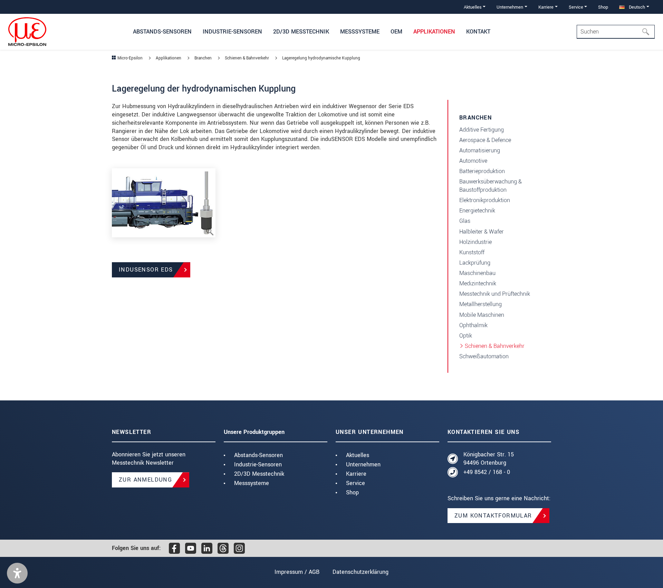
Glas (464, 221)
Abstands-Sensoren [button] (162, 32)
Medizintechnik (477, 283)
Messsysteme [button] (359, 32)
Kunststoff (471, 252)
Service (355, 483)
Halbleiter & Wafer (481, 232)
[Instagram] (239, 548)
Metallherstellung (480, 304)
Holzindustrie (475, 242)
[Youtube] (190, 548)
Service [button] (576, 7)
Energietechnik (477, 211)
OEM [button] (396, 32)
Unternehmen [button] (510, 7)
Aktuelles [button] (473, 7)
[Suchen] (648, 32)
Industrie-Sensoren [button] (232, 32)
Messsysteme (251, 483)
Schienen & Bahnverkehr (495, 346)
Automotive (473, 161)
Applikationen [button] (434, 32)
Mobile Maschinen (481, 315)
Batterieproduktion (482, 171)
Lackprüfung (474, 263)
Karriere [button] (546, 7)
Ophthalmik (473, 325)
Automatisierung (479, 150)
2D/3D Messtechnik (259, 473)
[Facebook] (174, 548)
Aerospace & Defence (485, 140)
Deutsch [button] (636, 7)
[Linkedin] (206, 548)
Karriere (356, 473)
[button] (17, 573)
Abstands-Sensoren (258, 455)
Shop (603, 7)
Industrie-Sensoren (258, 464)
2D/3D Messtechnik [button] (301, 32)
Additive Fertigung (481, 130)
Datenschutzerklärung (360, 572)
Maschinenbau (477, 273)
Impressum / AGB (297, 572)
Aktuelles (357, 455)
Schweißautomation (484, 356)
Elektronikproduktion (484, 200)
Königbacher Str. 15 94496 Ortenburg (488, 459)
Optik (465, 336)
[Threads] (223, 548)
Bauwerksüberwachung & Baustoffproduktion (490, 186)
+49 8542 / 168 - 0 (486, 472)
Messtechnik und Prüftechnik (494, 294)
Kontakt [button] (478, 32)
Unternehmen (363, 464)
